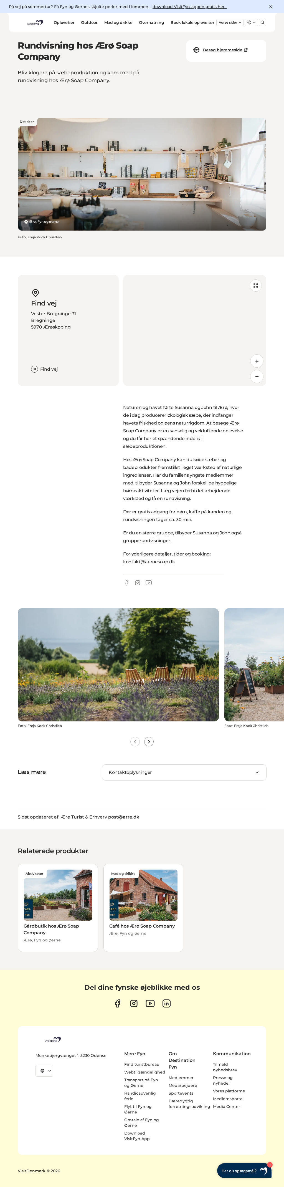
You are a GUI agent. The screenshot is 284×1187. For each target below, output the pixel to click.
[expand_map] (256, 285)
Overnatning (151, 22)
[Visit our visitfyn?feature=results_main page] (150, 1003)
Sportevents (181, 1093)
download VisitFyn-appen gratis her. (190, 6)
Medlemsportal (228, 1098)
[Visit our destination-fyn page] (166, 1003)
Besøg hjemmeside (222, 49)
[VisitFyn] (52, 1039)
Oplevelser (64, 22)
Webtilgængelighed (144, 1072)
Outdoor (89, 22)
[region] (194, 330)
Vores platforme (229, 1090)
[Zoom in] (256, 361)
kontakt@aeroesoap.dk (149, 561)
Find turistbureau (141, 1064)
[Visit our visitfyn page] (134, 1003)
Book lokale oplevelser (192, 22)
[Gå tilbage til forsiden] (35, 22)
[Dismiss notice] (270, 6)
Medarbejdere (183, 1085)
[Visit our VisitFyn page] (117, 1003)
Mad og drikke (118, 22)
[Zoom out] (256, 376)
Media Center (226, 1106)
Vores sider (228, 22)
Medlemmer (181, 1077)
